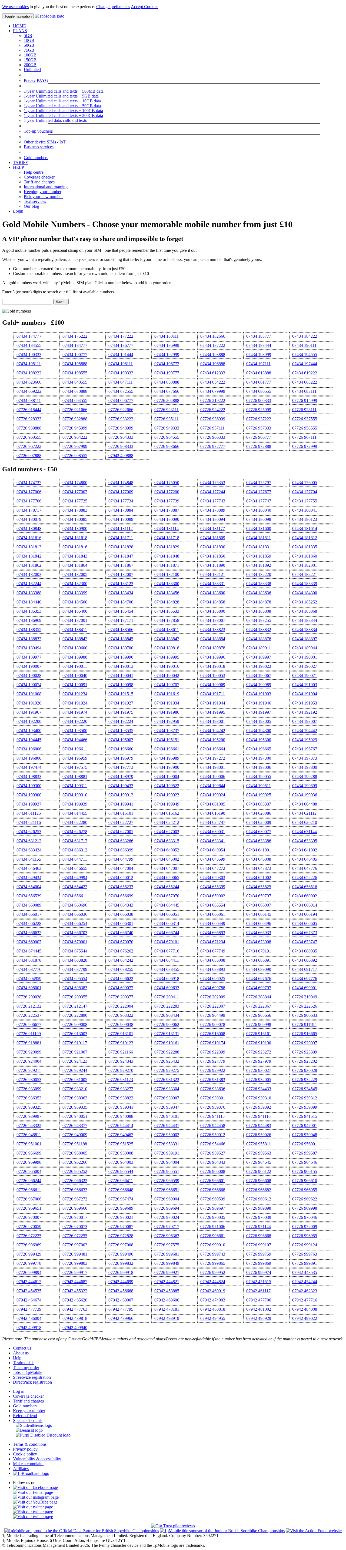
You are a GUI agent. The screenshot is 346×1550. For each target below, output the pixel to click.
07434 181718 (166, 537)
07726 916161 (258, 1033)
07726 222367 (258, 1006)
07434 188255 (258, 620)
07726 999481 (74, 1254)
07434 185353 (28, 611)
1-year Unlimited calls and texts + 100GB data (63, 110)
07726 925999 (258, 409)
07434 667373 (304, 932)
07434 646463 (28, 868)
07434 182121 (212, 574)
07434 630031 (212, 831)
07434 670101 (166, 942)
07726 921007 (74, 1052)
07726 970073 (74, 1226)
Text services (35, 201)
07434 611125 (28, 813)
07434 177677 (258, 491)
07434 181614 (304, 528)
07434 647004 (120, 868)
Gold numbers (36, 157)
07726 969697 (212, 1208)
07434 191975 (120, 712)
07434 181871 (166, 565)
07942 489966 (120, 1318)
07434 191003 (304, 684)
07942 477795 (120, 1309)
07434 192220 (74, 721)
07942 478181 (166, 1309)
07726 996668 (258, 1235)
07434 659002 (212, 896)
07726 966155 (304, 1171)
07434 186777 (120, 345)
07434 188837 (28, 638)
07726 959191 (166, 1153)
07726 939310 (258, 1098)
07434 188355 (28, 629)
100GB (30, 55)
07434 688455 (166, 969)
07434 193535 (120, 730)
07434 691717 (304, 969)
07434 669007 (28, 942)
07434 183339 (304, 583)
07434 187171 (120, 620)
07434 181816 (74, 547)
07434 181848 (166, 556)
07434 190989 (258, 684)
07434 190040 (74, 675)
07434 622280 (74, 822)
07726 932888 (74, 419)
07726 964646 (304, 1162)
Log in (18, 1391)
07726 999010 (212, 1245)
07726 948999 (120, 428)
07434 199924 (212, 795)
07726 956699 (28, 1153)
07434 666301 (120, 923)
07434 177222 (120, 336)
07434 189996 (212, 657)
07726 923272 (258, 1052)
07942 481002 (258, 1309)
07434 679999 (212, 391)
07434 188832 (258, 629)
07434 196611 (74, 749)
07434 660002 (304, 896)
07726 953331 (166, 1144)
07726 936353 (28, 1098)
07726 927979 (258, 1061)
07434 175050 (166, 482)
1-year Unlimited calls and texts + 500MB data (64, 91)
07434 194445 (28, 739)
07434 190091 (74, 684)
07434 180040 (258, 510)
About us (21, 1353)
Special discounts (27, 1420)
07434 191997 (258, 712)
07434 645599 (212, 859)
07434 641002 (304, 850)
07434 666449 (212, 923)
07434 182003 (28, 574)
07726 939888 (28, 428)
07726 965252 (74, 1171)
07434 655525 (258, 886)
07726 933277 (120, 1088)
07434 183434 (120, 593)
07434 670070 (120, 942)
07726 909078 (212, 1024)
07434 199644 (212, 785)
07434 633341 (212, 840)
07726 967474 (120, 1199)
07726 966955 (304, 1189)
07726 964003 (120, 1162)
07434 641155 (28, 859)
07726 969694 (166, 1208)
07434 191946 (258, 703)
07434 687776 (28, 969)
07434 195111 (28, 363)
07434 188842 (74, 638)
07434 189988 (74, 657)
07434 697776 (304, 978)
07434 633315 (166, 840)
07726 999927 (166, 1272)
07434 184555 (28, 345)
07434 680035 (304, 951)
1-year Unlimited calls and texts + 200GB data (63, 115)
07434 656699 (120, 896)
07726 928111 (304, 409)
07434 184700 (120, 602)
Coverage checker (39, 177)
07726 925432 (166, 1061)
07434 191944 (212, 703)
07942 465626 (74, 1300)
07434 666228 (28, 923)
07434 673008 (258, 942)
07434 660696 (74, 905)
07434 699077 (120, 987)
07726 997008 (120, 1245)
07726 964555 (166, 437)
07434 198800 (304, 767)
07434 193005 (258, 721)
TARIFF (20, 162)
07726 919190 (258, 1043)
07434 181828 (120, 547)
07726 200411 (166, 997)
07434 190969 (212, 684)
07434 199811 (258, 785)
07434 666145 (258, 914)
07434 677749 (212, 951)
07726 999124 (304, 1245)
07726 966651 (166, 1189)
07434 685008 (212, 960)
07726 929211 (28, 1070)
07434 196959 (74, 758)
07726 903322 (120, 1015)
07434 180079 (28, 519)
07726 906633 (304, 1015)
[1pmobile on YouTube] (35, 1502)
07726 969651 (28, 1208)
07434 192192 (304, 712)
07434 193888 (212, 354)
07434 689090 (258, 969)
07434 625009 (258, 822)
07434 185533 (166, 611)
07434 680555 (258, 391)
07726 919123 (120, 1043)
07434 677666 (166, 391)
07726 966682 (258, 1189)
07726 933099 (28, 1088)
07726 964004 (166, 1162)
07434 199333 (120, 373)
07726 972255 (74, 1235)
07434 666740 (120, 932)
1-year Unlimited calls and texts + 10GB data (62, 101)
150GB (30, 60)
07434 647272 (212, 868)
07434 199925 (258, 795)
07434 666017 (28, 914)
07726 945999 (74, 428)
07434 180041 (304, 510)
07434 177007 (74, 491)
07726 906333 (258, 400)
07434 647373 (258, 868)
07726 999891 (304, 1263)
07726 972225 (28, 1235)
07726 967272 (74, 1199)
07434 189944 (304, 648)
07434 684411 (166, 960)
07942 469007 (120, 1300)
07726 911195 (304, 1024)
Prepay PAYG (36, 80)
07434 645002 (166, 859)
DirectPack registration (32, 1382)
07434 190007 (28, 666)
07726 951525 (120, 1144)
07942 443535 (304, 1272)
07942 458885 (166, 1291)
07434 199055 (258, 776)
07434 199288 (304, 776)
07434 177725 (74, 501)
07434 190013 (120, 666)
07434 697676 (258, 978)
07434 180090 (166, 519)
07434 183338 (258, 583)
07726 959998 (28, 1162)
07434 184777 (74, 345)
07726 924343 (120, 1061)
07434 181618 (74, 537)
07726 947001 (304, 1125)
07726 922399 (212, 1052)
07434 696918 (166, 978)
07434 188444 (258, 345)
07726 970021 (120, 1217)
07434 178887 (166, 510)
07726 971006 (212, 1226)
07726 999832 (120, 1263)
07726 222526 (304, 1006)
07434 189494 (28, 648)
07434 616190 (212, 813)
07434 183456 (166, 593)
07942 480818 (212, 1309)
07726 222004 (120, 1006)
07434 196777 (166, 363)
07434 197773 (120, 767)
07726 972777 (212, 446)
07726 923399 (304, 1052)
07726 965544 (120, 1171)
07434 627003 (166, 831)
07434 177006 (28, 491)
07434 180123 (304, 519)
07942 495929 (258, 1318)
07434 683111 (304, 391)
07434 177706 (28, 501)
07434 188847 (166, 638)
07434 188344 (304, 620)
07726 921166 (120, 1052)
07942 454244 (304, 1281)
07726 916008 (212, 1033)
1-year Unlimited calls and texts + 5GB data (61, 96)
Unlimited (32, 69)
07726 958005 (74, 1153)
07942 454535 (28, 1291)
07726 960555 (28, 437)
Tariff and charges (39, 182)
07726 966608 (258, 1180)
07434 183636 (258, 593)
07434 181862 (28, 565)
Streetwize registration (32, 1377)
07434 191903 (258, 694)
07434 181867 (120, 565)
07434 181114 (166, 528)
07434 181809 (212, 537)
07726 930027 (258, 1070)
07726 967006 (28, 1199)
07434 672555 (120, 391)
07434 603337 (258, 804)
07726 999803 (74, 1263)
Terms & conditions (29, 1444)
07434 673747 (304, 942)
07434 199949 (166, 804)
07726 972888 (258, 446)
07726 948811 (28, 1134)
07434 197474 (28, 767)
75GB (29, 50)
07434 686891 (258, 960)
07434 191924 (74, 703)
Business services (39, 147)
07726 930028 (304, 1070)
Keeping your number (42, 191)
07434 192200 (28, 721)
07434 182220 (258, 574)
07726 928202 (304, 1061)
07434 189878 (212, 648)
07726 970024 (166, 1217)
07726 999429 (28, 1254)
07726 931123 (120, 1079)
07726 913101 (120, 1033)
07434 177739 (166, 501)
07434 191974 (74, 712)
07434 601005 (212, 804)
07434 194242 (212, 730)
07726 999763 (304, 1254)
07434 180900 (74, 528)
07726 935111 (166, 419)
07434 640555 (74, 382)
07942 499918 (28, 1327)
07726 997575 (166, 1245)
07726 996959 (304, 1235)
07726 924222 (212, 409)
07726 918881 (28, 1043)
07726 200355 (74, 997)
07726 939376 (212, 1107)
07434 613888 (258, 373)
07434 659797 (258, 896)
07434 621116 (28, 822)
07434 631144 (304, 831)
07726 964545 (258, 1162)
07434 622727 (120, 822)
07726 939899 (304, 1107)
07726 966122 (258, 1171)
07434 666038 (120, 914)
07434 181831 (258, 547)
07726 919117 (74, 1043)
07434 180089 (120, 519)
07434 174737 (28, 482)
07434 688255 (120, 969)
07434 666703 (74, 932)
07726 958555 (304, 428)
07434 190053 (212, 675)
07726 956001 (304, 1144)
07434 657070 (166, 896)
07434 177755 (304, 501)
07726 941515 (304, 1116)
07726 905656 (258, 1015)
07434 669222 (28, 391)
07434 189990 (120, 657)
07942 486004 (28, 1318)
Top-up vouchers (38, 131)
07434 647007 (166, 868)
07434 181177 (212, 528)
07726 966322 (74, 1180)
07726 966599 (166, 1180)
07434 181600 (258, 528)
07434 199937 (28, 804)
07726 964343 (212, 1162)
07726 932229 (304, 1079)
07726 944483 (258, 1125)
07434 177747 (258, 501)
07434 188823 (212, 629)
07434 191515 (120, 694)
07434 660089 (28, 905)
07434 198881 (74, 776)
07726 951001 (28, 1144)
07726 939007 (166, 1098)
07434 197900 (166, 767)
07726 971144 (258, 1226)
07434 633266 (120, 840)
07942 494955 (212, 1318)
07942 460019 (212, 1291)
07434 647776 (304, 868)
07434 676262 (120, 951)
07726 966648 (120, 1189)
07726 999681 (166, 1254)
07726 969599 (212, 1199)
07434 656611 (74, 896)
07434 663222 (304, 382)
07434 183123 (120, 583)
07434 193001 (212, 721)
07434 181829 (166, 547)
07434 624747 (212, 822)
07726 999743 (212, 1254)
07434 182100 (166, 574)
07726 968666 (166, 446)
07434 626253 (28, 831)
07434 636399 (120, 850)
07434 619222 (304, 373)
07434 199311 (74, 785)
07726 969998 (304, 1208)
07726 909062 (166, 1024)
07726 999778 (28, 1263)
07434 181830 (212, 547)
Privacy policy (25, 1449)
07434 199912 (120, 795)
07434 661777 (258, 382)
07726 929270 (120, 1070)
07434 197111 (258, 363)
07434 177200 (166, 491)
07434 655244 (166, 886)
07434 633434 (28, 850)
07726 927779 (212, 1061)
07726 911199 (28, 1033)
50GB (29, 45)
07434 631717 (74, 840)
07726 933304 (166, 1088)
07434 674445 (28, 951)
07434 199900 (28, 795)
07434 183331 (212, 583)
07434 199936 (304, 795)
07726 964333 (120, 437)
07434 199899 (304, 785)
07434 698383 (74, 987)
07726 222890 (74, 1015)
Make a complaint (28, 1463)
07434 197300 (258, 758)
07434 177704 (304, 491)
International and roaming (46, 186)
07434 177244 (212, 491)
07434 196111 (120, 363)
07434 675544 (74, 951)
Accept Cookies (144, 6)
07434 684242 (120, 960)
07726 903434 (166, 1015)
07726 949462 (120, 1134)
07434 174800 (74, 482)
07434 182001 (304, 565)
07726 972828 (120, 1235)
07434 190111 (304, 345)
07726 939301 (212, 1098)
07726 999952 (212, 1272)
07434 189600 (74, 648)
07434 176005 (304, 482)
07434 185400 (74, 611)
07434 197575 (74, 767)
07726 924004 (28, 1061)
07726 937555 (304, 419)
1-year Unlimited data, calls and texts (55, 120)
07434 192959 (166, 721)
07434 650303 (212, 877)
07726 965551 (166, 1171)
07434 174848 (120, 482)
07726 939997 (28, 1116)
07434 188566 (120, 629)
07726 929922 (212, 1070)
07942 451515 (258, 1281)
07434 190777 (74, 354)
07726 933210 (74, 1088)
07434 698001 (28, 987)
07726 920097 (304, 1043)
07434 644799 (120, 859)
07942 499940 (74, 1327)
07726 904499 (212, 1015)
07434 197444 (304, 363)
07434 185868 (304, 611)
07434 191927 (120, 703)
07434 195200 (212, 739)
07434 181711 (120, 537)
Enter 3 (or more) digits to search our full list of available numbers (58, 292)
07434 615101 (120, 813)
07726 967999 (74, 446)
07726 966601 (212, 1180)
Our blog (31, 206)
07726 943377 (74, 1125)
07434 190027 (304, 666)
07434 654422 (74, 886)
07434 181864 (74, 565)
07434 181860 (304, 556)
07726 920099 (28, 1052)
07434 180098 (258, 519)
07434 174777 (28, 336)
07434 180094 (212, 519)
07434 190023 (258, 666)
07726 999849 (166, 1263)
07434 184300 (304, 593)
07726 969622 (304, 1199)
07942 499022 (304, 1318)
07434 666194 (304, 914)
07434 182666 (212, 336)
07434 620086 (258, 813)
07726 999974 (258, 1272)
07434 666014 (304, 905)
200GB (30, 64)
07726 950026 (258, 1134)
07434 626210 (304, 822)
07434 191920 (28, 703)
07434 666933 (258, 932)
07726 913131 (166, 1033)
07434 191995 (212, 712)
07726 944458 (212, 1125)
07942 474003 (212, 1300)
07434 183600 (212, 593)
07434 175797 (258, 482)
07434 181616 (28, 537)
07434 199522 (166, 785)
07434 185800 (212, 611)
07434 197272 (212, 758)
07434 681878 (28, 960)
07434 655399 (212, 886)
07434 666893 (212, 932)
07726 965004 (28, 1171)
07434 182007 (120, 574)
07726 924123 (74, 1061)
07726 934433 (258, 1088)
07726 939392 (258, 1107)
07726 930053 (28, 1079)
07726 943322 (28, 1125)
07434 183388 (28, 593)
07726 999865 (212, 1263)
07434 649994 (74, 877)
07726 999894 (28, 1272)
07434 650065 (166, 877)
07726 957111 (212, 428)
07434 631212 (28, 840)
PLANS (20, 30)
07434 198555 (74, 373)
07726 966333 (212, 437)
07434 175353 (212, 482)
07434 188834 (304, 629)
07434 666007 (258, 905)
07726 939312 (304, 1098)
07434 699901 (304, 987)
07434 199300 (28, 785)
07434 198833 (28, 776)
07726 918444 (28, 409)
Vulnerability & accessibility (37, 1459)
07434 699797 (258, 987)
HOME (19, 26)
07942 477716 (304, 1300)
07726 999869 (258, 1263)
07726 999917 (74, 1272)
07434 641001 (258, 850)
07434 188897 (304, 638)
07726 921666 (74, 409)
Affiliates (21, 1468)
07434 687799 (74, 969)
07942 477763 (74, 1309)
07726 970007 (28, 1217)
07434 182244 (28, 583)
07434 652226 (304, 877)
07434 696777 (120, 400)
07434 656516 (304, 886)
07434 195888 (74, 363)
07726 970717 (166, 1226)
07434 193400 (28, 730)
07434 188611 (166, 629)
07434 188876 (258, 638)
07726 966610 (304, 1180)
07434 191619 (166, 694)
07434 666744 (166, 932)
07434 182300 (74, 583)
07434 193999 (258, 354)
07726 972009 (304, 1226)
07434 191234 (74, 694)
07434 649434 (28, 877)
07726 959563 (258, 1153)
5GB (28, 35)
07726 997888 (28, 455)
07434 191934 (166, 703)
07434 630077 (258, 831)
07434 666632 (28, 932)
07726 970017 (74, 1217)
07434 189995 (166, 657)
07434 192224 (120, 721)
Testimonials (23, 1362)
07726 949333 (166, 428)
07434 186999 (166, 345)
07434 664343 (120, 905)
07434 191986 (166, 712)
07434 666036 (74, 914)
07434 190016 (166, 666)
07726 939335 (74, 1107)
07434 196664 (212, 749)
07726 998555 (74, 455)
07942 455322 (74, 1291)
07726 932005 (258, 1079)
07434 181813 (28, 547)
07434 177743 (212, 501)
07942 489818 (74, 1318)
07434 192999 (166, 354)
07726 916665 (304, 1033)
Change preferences (113, 6)
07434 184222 (304, 336)
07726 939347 (166, 1107)
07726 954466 (212, 1144)
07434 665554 (212, 905)
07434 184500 (74, 602)
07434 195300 (258, 739)
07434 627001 (120, 831)
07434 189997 (258, 657)
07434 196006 (28, 749)
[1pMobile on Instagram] (36, 1497)
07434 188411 (74, 629)
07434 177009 (120, 491)
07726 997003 (74, 1245)
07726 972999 (304, 446)
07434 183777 (258, 336)
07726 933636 (212, 1088)
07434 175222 (74, 336)
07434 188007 (212, 620)
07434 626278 (74, 831)
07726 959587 (304, 1153)
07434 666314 (166, 923)
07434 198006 (258, 767)
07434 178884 (120, 510)
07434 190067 (258, 675)
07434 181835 (304, 547)
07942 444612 (28, 1281)
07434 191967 (28, 712)
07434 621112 (304, 813)
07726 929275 (166, 1070)
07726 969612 (258, 1199)
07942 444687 (74, 1281)
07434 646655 (74, 868)
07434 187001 (74, 620)
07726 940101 (166, 1116)
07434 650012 (120, 877)
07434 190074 (28, 684)
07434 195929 (304, 739)
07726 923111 (166, 409)
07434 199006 (212, 776)
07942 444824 (212, 1281)
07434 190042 (166, 675)
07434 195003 (120, 739)
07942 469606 (166, 1300)
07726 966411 (120, 1180)
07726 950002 (166, 1134)
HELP (18, 167)
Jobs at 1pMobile (27, 1372)
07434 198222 (28, 373)
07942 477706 (258, 1300)
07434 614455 (74, 813)
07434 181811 (258, 537)
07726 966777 (258, 437)
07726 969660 (74, 1208)
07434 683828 (74, 960)
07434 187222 (212, 345)
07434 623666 (28, 382)
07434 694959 (28, 978)
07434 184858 (212, 602)
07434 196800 (28, 758)
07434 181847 (120, 556)
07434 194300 (258, 730)
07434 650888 (166, 382)
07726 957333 (258, 428)
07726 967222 (28, 446)
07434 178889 (212, 510)
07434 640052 (166, 850)
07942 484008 (304, 1309)
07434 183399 (74, 593)
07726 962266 (74, 1162)
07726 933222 (120, 419)
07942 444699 (120, 1281)
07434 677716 (166, 951)
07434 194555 (304, 354)
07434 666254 (74, 923)
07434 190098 (120, 684)
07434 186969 (28, 620)
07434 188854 (212, 638)
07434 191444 (120, 354)
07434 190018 (212, 666)
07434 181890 (212, 565)
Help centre (34, 172)
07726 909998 (258, 1024)
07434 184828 (166, 602)
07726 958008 (120, 1153)
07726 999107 (258, 1245)
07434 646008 (258, 859)
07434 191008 (28, 694)
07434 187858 (166, 620)
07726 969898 (258, 1208)
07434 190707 (166, 684)
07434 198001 (212, 767)
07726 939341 (120, 1107)
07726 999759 (258, 1254)
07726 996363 (166, 1235)
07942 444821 (166, 1281)
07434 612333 (212, 373)
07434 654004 (28, 886)
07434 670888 (74, 391)
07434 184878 (258, 602)
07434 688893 (212, 969)
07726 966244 (28, 1180)
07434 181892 (258, 565)
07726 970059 (28, 1226)
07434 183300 (166, 583)
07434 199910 (74, 795)
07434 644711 (74, 859)
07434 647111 (120, 382)
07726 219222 (212, 400)
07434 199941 (120, 804)
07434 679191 (258, 951)
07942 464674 (28, 1300)
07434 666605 (304, 923)
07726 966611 (28, 1189)
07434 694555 (74, 400)
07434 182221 (304, 574)
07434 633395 (304, 840)
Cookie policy (25, 1454)
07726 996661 (212, 1235)
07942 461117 (258, 1291)
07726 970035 (212, 1217)
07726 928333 (28, 419)
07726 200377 (120, 997)
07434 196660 (120, 749)
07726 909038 (120, 1024)
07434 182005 (74, 574)
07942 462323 (304, 1291)
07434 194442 (304, 730)
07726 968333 (120, 446)
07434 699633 (166, 987)
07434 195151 (166, 739)
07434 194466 (74, 739)
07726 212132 (28, 1006)
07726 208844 (258, 997)
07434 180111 (166, 336)
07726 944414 (120, 1125)
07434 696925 (212, 978)
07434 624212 (166, 822)
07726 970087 (120, 1226)
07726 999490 (120, 1254)
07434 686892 (304, 960)
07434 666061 (212, 914)
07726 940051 (74, 1116)
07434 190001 (304, 657)
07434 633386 (258, 840)
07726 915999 (304, 400)
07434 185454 (120, 611)
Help (17, 1358)
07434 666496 (258, 923)
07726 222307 (212, 1006)
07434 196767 (304, 749)
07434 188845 (120, 638)
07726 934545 (304, 1088)
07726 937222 (258, 419)
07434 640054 (212, 850)
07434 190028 (28, 675)
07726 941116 (258, 1116)
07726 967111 (304, 437)
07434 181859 (258, 556)
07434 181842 (28, 556)
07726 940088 (120, 1116)
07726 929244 (74, 1070)
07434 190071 (304, 675)
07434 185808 (258, 611)
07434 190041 (120, 675)
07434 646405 (304, 859)
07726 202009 (212, 997)
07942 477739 (28, 1309)
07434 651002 (258, 877)
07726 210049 (304, 997)
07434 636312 (74, 850)
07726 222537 (28, 1015)
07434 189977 (28, 657)
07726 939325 (28, 1107)
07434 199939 (74, 804)
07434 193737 (166, 730)
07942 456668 (120, 1291)
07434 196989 (166, 758)
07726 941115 (212, 1116)
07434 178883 (74, 510)
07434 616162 (166, 813)
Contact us (22, 1348)
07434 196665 (258, 749)
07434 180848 (28, 528)
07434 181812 (304, 537)
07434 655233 (120, 886)
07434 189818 (166, 648)
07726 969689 (120, 1208)
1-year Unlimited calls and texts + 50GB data (62, 105)
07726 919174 (212, 1043)
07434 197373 (304, 758)
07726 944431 (166, 1125)
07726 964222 (74, 437)
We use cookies (15, 6)
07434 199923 (166, 795)
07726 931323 (166, 1079)
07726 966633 (74, 1189)
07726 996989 (28, 1245)
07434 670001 (74, 942)
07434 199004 (166, 776)
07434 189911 (258, 648)
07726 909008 (74, 1024)
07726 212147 (74, 1006)
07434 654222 (212, 382)
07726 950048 (304, 1134)
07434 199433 (120, 785)
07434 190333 (28, 354)
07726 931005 (74, 1079)
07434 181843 (74, 556)
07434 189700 (120, 648)
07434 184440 (28, 602)
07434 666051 (166, 914)
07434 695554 (74, 978)
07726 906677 (28, 1024)
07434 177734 (120, 501)
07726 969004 (166, 1199)
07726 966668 (212, 1189)
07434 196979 (120, 758)
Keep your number (29, 1410)
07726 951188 (74, 1144)
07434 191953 (304, 703)
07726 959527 (212, 1153)
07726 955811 (258, 1144)
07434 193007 (304, 721)
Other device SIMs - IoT (45, 142)
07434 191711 (212, 694)
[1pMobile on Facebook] (35, 1487)
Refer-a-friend (25, 1415)
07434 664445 (166, 905)
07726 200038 (28, 997)
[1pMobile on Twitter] (33, 1492)
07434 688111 (28, 400)
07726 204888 (166, 400)
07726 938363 (74, 1098)
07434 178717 (28, 510)
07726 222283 (166, 1006)
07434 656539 (28, 896)
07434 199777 (166, 373)
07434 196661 (166, 749)
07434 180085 (74, 519)
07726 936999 (212, 419)
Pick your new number (43, 196)
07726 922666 (120, 409)
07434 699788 (212, 987)
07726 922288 (166, 1052)
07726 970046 (304, 1217)
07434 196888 (212, 363)
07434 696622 (120, 978)
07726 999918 (120, 1272)
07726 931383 (212, 1079)
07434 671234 (212, 942)
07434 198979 (120, 776)
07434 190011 (74, 666)
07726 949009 (74, 1134)
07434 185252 (304, 602)
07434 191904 (304, 694)
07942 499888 (120, 455)
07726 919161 (166, 1043)
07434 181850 (212, 556)
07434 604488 (304, 804)
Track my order (26, 1367)
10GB (29, 40)
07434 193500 (74, 730)
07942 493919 (166, 1318)
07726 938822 (120, 1098)
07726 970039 (258, 1217)
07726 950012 (212, 1134)
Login (18, 211)
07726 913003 (74, 1033)
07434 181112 (120, 528)
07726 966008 (212, 1171)
